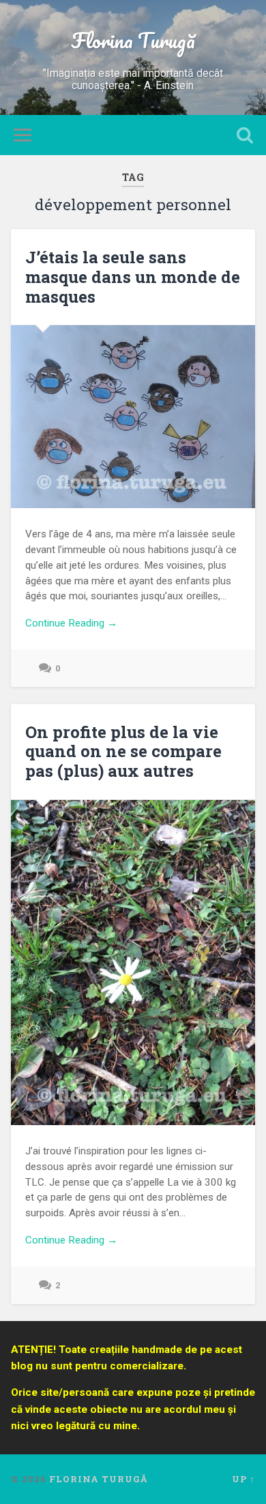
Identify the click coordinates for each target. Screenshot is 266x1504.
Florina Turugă (133, 40)
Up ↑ (243, 1478)
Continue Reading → (71, 623)
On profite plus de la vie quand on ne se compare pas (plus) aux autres (123, 751)
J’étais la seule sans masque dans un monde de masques (132, 276)
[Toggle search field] (245, 135)
